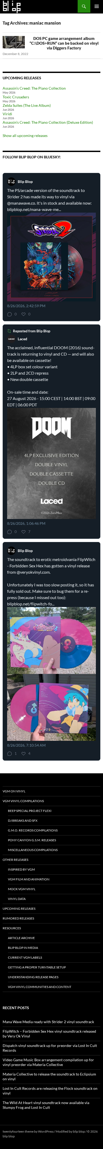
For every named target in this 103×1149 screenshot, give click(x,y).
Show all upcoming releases (25, 135)
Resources (12, 928)
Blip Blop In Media (23, 948)
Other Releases (15, 860)
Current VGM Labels (25, 957)
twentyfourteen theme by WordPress (28, 1131)
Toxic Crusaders (16, 97)
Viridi (7, 114)
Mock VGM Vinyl (21, 889)
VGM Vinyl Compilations (23, 801)
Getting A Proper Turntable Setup (37, 967)
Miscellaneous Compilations (33, 850)
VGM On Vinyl (14, 791)
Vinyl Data (17, 899)
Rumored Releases (18, 918)
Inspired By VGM (21, 869)
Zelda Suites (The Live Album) (27, 105)
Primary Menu (96, 6)
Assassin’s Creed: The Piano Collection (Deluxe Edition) (48, 122)
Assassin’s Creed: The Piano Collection (34, 88)
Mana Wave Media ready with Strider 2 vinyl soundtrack (48, 1021)
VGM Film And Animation (28, 879)
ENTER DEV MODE (29, 1136)
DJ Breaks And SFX (23, 820)
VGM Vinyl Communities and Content (39, 987)
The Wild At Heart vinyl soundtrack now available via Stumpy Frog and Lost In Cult (46, 1105)
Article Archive (21, 938)
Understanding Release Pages (33, 977)
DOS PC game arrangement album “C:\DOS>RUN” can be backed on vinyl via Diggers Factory (64, 43)
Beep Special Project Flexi (30, 811)
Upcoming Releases (19, 909)
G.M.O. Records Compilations (33, 830)
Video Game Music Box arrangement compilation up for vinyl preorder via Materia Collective (48, 1062)
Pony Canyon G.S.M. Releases (32, 840)
